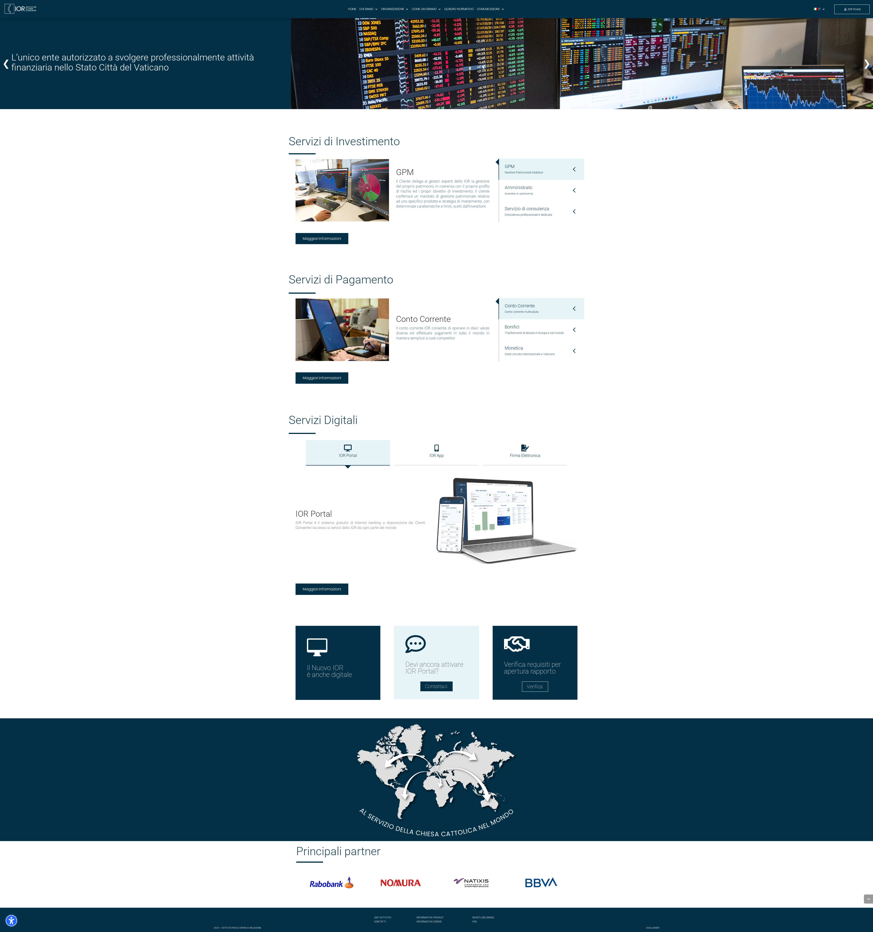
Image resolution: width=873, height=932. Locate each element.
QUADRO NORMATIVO (459, 9)
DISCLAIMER (652, 928)
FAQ (474, 921)
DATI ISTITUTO (382, 917)
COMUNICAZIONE (488, 9)
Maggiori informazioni (322, 238)
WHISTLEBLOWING (483, 917)
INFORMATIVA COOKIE (429, 921)
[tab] (541, 169)
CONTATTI (380, 921)
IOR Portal (854, 9)
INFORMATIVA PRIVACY (430, 917)
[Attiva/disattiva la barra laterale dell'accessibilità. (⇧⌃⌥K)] (11, 920)
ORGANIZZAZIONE (392, 9)
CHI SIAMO (366, 9)
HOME (352, 9)
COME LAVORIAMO (424, 9)
